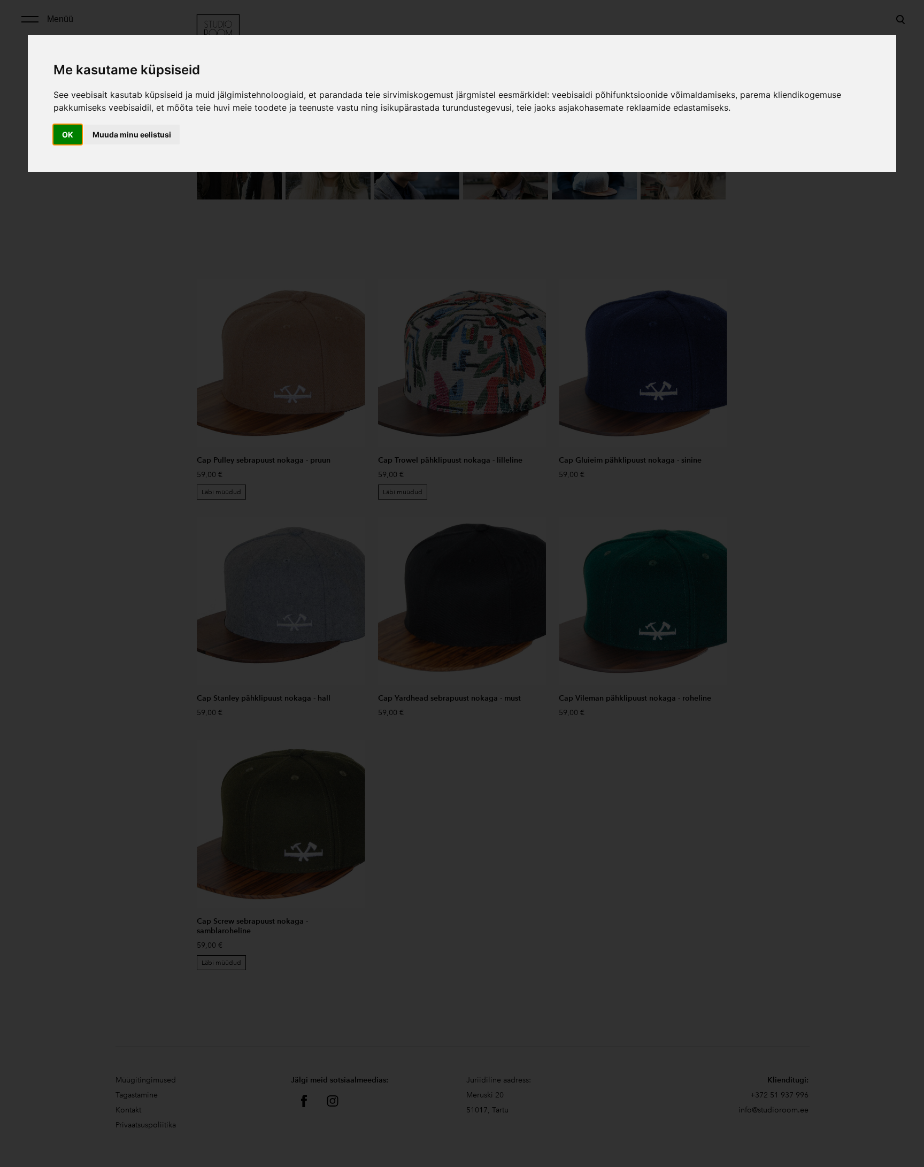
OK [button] (67, 134)
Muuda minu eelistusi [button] (132, 134)
